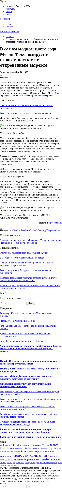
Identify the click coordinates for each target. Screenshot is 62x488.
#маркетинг (48, 451)
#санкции (20, 459)
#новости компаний (29, 455)
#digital (7, 445)
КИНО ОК (5, 19)
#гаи (41, 448)
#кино (24, 451)
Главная (10, 24)
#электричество (30, 463)
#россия (13, 459)
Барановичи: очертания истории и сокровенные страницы (30, 437)
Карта (9, 14)
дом (37, 463)
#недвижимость (5, 456)
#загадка (3, 451)
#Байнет (13, 445)
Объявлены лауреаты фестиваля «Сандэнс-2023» (24, 253)
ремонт (10, 465)
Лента (9, 11)
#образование (53, 456)
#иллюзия (17, 451)
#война (28, 448)
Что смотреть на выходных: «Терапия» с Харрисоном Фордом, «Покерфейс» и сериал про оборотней (31, 241)
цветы (15, 465)
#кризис (39, 451)
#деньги (53, 448)
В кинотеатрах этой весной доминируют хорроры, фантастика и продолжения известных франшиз (26, 430)
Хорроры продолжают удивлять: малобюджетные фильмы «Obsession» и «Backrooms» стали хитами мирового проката (31, 348)
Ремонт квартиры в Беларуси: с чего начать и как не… (27, 113)
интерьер (45, 462)
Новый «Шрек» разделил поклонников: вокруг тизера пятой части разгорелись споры (28, 362)
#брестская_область (8, 448)
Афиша (9, 26)
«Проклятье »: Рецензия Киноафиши (18, 321)
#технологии (52, 459)
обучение (58, 463)
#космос (31, 451)
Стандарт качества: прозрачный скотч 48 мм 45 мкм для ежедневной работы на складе (27, 423)
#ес (60, 448)
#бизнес (45, 445)
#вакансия (20, 448)
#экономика (20, 463)
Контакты (10, 9)
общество (3, 465)
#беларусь (36, 445)
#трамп (3, 462)
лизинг (52, 463)
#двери (45, 448)
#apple (2, 445)
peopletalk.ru (56, 222)
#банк (19, 445)
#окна (2, 459)
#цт (14, 463)
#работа (7, 460)
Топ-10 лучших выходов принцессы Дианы (21, 341)
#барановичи (26, 445)
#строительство (31, 459)
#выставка (35, 448)
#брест (54, 444)
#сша (42, 459)
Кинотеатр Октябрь (9, 31)
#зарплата (9, 451)
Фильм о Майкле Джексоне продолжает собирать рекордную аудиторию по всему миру (25, 377)
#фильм (9, 463)
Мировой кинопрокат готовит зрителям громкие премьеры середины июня (25, 385)
